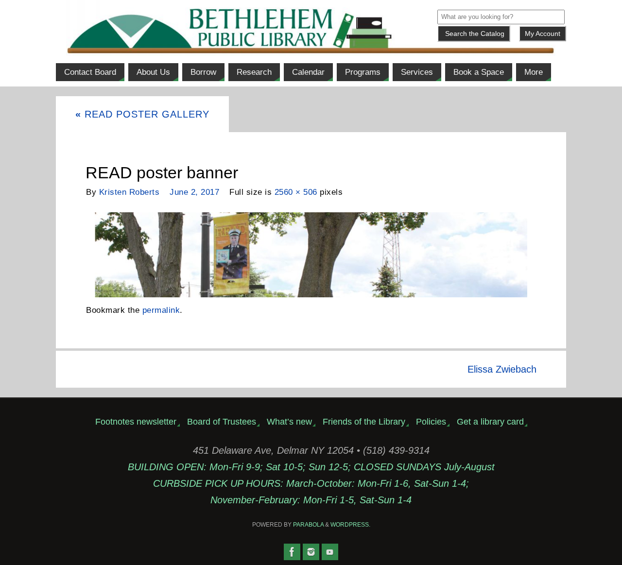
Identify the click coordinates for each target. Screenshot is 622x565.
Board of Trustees (221, 422)
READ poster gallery (142, 114)
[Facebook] (292, 552)
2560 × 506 (296, 192)
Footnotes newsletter (135, 422)
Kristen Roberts (129, 192)
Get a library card (490, 422)
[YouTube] (330, 552)
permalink (161, 310)
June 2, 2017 (194, 192)
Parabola (308, 524)
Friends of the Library (364, 422)
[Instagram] (311, 552)
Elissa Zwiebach (501, 369)
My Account (542, 33)
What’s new (289, 422)
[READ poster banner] (311, 255)
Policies (431, 422)
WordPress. (350, 524)
